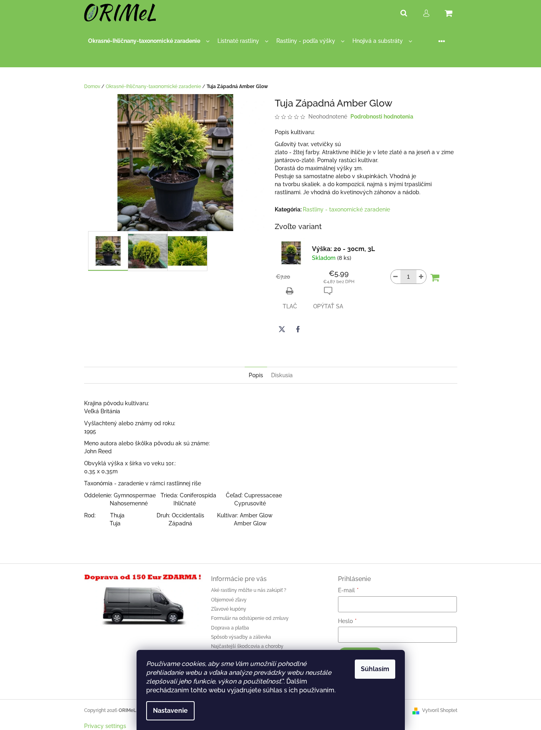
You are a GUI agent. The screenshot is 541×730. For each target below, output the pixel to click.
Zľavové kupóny (228, 609)
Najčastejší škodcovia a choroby (247, 646)
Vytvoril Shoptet (439, 710)
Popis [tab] (256, 375)
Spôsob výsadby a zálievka (241, 637)
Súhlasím (375, 669)
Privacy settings (105, 726)
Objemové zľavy (229, 600)
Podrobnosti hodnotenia (381, 116)
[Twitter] (282, 329)
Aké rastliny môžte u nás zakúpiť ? (248, 590)
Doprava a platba (230, 628)
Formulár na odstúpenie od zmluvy (250, 618)
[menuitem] (148, 41)
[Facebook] (298, 329)
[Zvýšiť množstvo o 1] (421, 277)
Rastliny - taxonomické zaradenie (346, 209)
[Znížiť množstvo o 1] (395, 277)
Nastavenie (170, 710)
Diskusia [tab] (282, 375)
